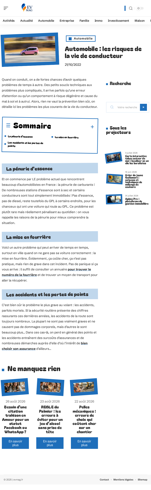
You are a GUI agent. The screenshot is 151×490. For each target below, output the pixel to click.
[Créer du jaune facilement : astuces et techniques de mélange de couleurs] (114, 179)
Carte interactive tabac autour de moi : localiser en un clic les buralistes (137, 159)
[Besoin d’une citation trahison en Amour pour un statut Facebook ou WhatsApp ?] (15, 387)
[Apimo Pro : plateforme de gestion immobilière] (114, 199)
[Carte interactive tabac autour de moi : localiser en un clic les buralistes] (113, 158)
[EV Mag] (26, 8)
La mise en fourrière (67, 137)
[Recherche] (130, 8)
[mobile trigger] (7, 8)
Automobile (83, 38)
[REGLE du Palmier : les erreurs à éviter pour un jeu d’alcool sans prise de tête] (50, 387)
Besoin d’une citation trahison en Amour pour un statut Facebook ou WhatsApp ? (15, 419)
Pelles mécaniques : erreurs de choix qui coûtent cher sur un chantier (84, 419)
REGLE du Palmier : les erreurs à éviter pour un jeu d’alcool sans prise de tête (50, 419)
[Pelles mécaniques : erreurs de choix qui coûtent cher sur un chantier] (84, 387)
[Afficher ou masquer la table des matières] (72, 126)
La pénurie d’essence (20, 136)
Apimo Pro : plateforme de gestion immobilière (137, 201)
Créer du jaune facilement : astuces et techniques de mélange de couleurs (134, 181)
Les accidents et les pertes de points (25, 144)
